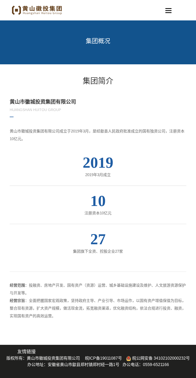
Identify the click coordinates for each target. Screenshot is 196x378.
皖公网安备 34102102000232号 (160, 358)
